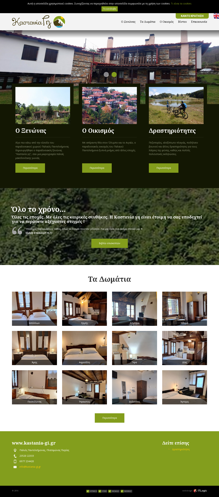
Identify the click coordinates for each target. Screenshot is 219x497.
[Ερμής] (84, 309)
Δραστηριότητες (181, 449)
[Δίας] (184, 348)
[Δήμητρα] (134, 309)
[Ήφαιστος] (84, 387)
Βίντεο (182, 22)
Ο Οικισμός (167, 22)
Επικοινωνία (199, 22)
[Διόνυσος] (134, 387)
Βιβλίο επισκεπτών (109, 243)
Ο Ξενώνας (128, 22)
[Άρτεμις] (184, 387)
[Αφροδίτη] (84, 348)
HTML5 (93, 491)
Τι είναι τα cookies (181, 3)
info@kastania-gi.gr (30, 466)
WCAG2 (115, 491)
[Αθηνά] (184, 309)
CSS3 (104, 491)
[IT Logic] (200, 491)
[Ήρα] (134, 348)
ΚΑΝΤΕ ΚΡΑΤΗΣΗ (192, 16)
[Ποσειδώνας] (34, 387)
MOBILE (127, 491)
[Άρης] (34, 348)
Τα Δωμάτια (147, 22)
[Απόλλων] (34, 309)
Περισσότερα (30, 167)
